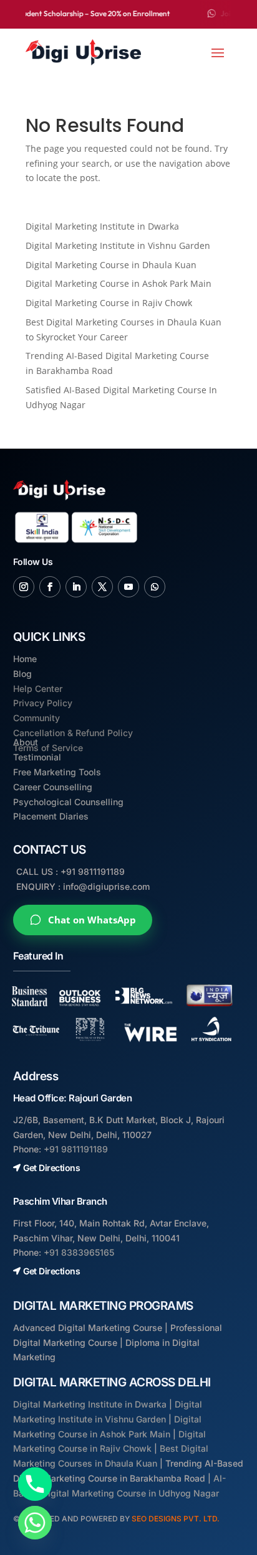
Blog (22, 673)
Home (25, 658)
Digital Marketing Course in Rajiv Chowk (109, 303)
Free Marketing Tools (57, 772)
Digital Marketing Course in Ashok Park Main (118, 283)
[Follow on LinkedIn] (76, 586)
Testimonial (37, 757)
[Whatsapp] (35, 1522)
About (25, 742)
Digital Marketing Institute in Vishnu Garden (118, 245)
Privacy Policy (42, 703)
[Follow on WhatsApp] (154, 586)
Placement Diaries (51, 816)
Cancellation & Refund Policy (73, 732)
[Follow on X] (102, 586)
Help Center (37, 688)
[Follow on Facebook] (50, 586)
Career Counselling (52, 787)
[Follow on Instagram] (23, 586)
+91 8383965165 (79, 1252)
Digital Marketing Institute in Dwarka (102, 226)
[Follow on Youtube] (128, 586)
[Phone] (35, 1484)
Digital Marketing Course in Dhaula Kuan (111, 265)
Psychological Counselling (68, 801)
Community (36, 717)
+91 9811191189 (76, 1149)
